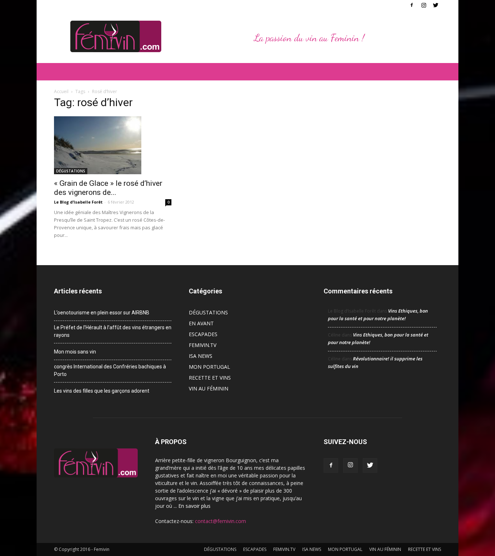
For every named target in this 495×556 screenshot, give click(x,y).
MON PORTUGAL (209, 366)
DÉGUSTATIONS (70, 171)
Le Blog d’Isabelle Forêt (78, 202)
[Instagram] (423, 5)
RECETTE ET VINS (210, 377)
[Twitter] (435, 5)
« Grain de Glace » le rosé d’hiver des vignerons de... (108, 188)
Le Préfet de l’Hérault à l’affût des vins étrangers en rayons (112, 331)
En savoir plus (194, 505)
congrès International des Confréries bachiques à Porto (110, 370)
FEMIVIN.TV (202, 345)
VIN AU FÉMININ (208, 388)
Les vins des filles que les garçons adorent (101, 391)
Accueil (61, 91)
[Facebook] (411, 5)
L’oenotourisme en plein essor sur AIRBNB (101, 312)
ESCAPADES (203, 334)
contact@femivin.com (220, 521)
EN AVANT (201, 323)
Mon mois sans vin (75, 352)
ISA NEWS (200, 355)
